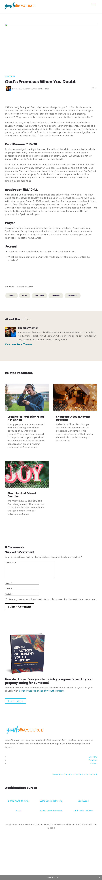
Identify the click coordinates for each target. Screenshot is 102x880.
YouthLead (83, 801)
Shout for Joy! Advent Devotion (22, 494)
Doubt (11, 295)
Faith (24, 295)
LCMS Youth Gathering (50, 801)
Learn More (15, 701)
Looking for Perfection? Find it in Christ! (26, 418)
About (72, 774)
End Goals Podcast (83, 810)
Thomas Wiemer (22, 89)
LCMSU (18, 810)
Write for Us (82, 774)
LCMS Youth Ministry (18, 801)
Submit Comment (19, 606)
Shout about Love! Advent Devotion (73, 418)
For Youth (39, 295)
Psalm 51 (56, 295)
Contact (93, 774)
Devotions (10, 76)
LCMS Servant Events (51, 810)
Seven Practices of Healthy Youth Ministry (41, 691)
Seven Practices (60, 774)
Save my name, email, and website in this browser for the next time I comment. (52, 599)
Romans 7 (72, 295)
